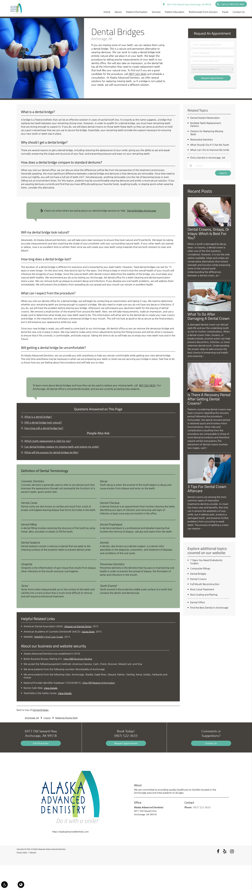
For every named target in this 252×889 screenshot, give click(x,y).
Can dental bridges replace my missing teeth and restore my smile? (61, 446)
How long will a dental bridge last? (43, 428)
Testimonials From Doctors (203, 12)
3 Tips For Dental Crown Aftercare (207, 489)
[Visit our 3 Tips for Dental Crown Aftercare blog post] (209, 482)
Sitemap (32, 852)
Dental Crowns (198, 579)
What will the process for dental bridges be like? (51, 452)
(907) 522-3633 (137, 74)
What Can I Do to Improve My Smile (209, 149)
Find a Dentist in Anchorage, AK (207, 157)
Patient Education (174, 12)
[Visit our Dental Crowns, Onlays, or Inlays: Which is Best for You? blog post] (209, 225)
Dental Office (197, 602)
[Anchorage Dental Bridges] (42, 97)
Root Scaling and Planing (203, 594)
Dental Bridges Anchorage (141, 210)
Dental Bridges (41, 710)
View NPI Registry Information (98, 682)
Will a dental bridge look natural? (43, 422)
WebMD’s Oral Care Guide (48, 636)
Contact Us (239, 12)
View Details (50, 687)
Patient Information (136, 12)
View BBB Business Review (77, 658)
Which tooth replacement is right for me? (47, 441)
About (118, 12)
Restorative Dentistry (201, 139)
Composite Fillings (200, 568)
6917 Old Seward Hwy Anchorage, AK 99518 (188, 4)
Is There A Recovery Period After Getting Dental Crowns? (209, 399)
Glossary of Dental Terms (77, 626)
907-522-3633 (147, 385)
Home (107, 12)
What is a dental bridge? (38, 416)
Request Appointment (126, 743)
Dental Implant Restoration (205, 117)
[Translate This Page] (21, 884)
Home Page (88, 631)
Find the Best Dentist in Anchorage (209, 607)
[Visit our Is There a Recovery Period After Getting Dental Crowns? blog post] (209, 391)
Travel (225, 12)
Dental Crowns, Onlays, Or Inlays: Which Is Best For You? (208, 233)
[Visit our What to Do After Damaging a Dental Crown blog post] (209, 310)
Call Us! (232, 4)
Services (156, 12)
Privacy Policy (22, 852)
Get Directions (40, 743)
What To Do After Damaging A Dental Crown (209, 316)
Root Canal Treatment (202, 589)
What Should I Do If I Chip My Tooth (209, 144)
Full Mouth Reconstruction (204, 584)
